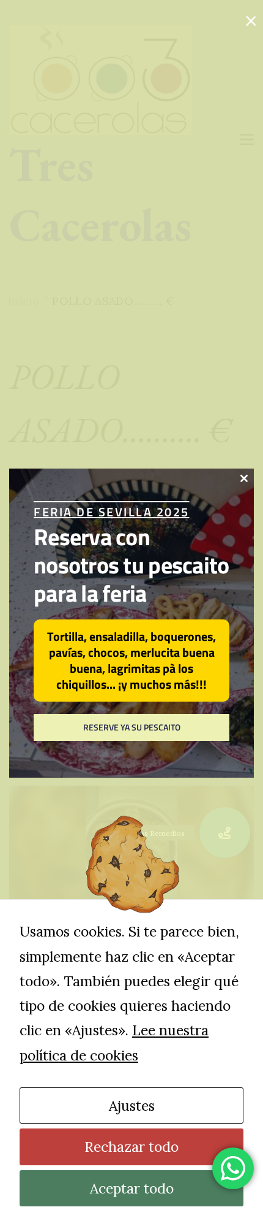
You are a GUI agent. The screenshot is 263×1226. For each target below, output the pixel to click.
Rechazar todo (131, 1146)
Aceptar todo (132, 1188)
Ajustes (132, 1105)
